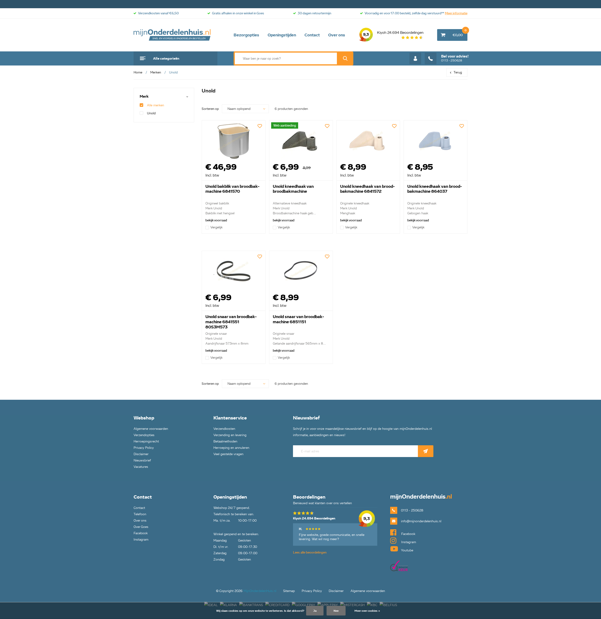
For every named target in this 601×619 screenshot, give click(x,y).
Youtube (406, 550)
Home (138, 72)
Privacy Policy (144, 448)
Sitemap (289, 591)
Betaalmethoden (225, 441)
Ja (314, 610)
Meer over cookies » (367, 610)
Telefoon (140, 514)
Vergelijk (216, 227)
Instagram (141, 540)
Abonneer (425, 451)
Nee (336, 610)
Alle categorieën (166, 58)
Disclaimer (141, 454)
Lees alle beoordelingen (310, 552)
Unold (151, 113)
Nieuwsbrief (142, 460)
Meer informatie (456, 13)
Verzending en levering (230, 435)
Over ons (336, 35)
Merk (144, 96)
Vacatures (141, 467)
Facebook (141, 533)
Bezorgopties (246, 35)
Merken (155, 72)
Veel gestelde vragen (228, 454)
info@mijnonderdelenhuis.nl (421, 521)
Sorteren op (210, 109)
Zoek (345, 58)
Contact (312, 35)
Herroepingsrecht (146, 441)
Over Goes (141, 527)
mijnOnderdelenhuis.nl (172, 35)
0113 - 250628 (455, 58)
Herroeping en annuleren (231, 448)
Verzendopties (144, 435)
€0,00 (459, 33)
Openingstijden (282, 35)
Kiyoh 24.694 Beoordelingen (393, 33)
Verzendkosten (224, 429)
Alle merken (155, 105)
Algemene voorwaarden (151, 429)
